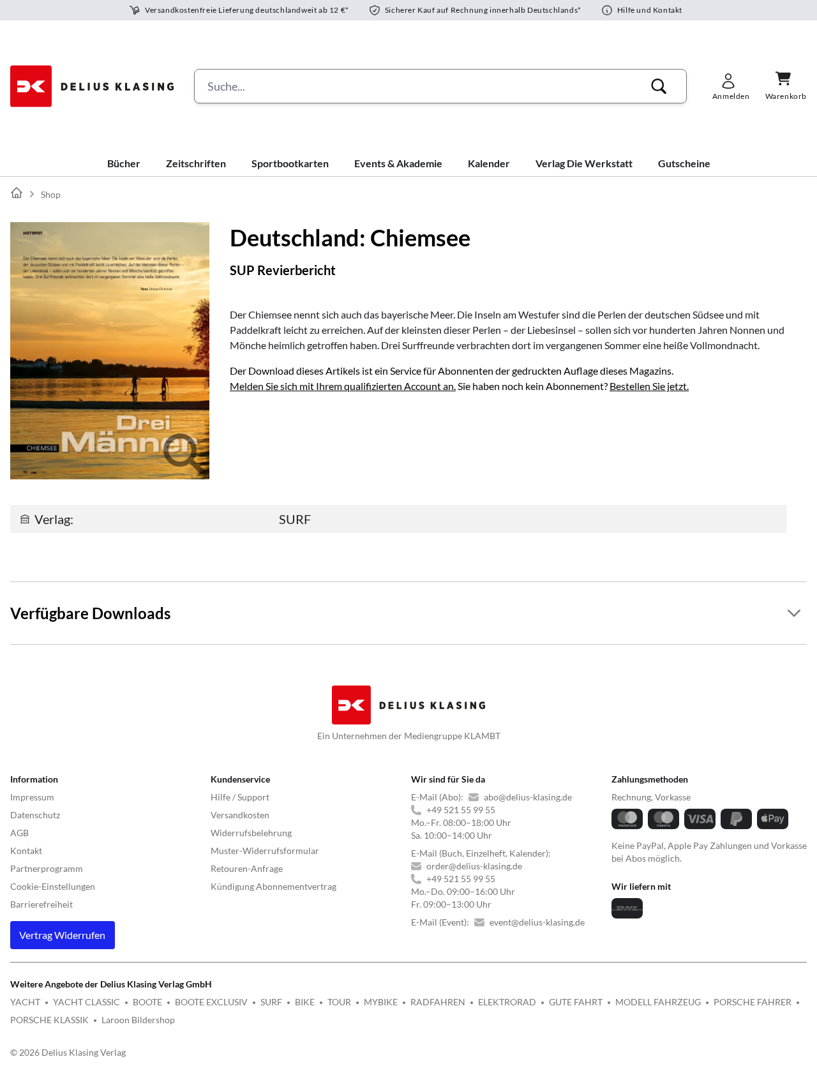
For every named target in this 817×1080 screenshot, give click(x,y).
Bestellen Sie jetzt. (649, 386)
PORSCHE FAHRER (752, 1001)
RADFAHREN (437, 1001)
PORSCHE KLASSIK (49, 1019)
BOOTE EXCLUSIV (211, 1001)
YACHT (25, 1001)
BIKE (305, 1001)
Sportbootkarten (290, 163)
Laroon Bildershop (138, 1019)
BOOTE (147, 1001)
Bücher (123, 163)
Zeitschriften (196, 163)
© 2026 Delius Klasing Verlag (68, 1052)
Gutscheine (684, 163)
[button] (658, 86)
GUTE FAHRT (576, 1001)
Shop (51, 194)
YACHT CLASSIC (86, 1001)
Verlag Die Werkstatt (584, 163)
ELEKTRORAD (507, 1001)
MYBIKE (381, 1001)
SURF (271, 1001)
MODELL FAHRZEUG (658, 1001)
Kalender (489, 163)
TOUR (339, 1001)
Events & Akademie (398, 163)
